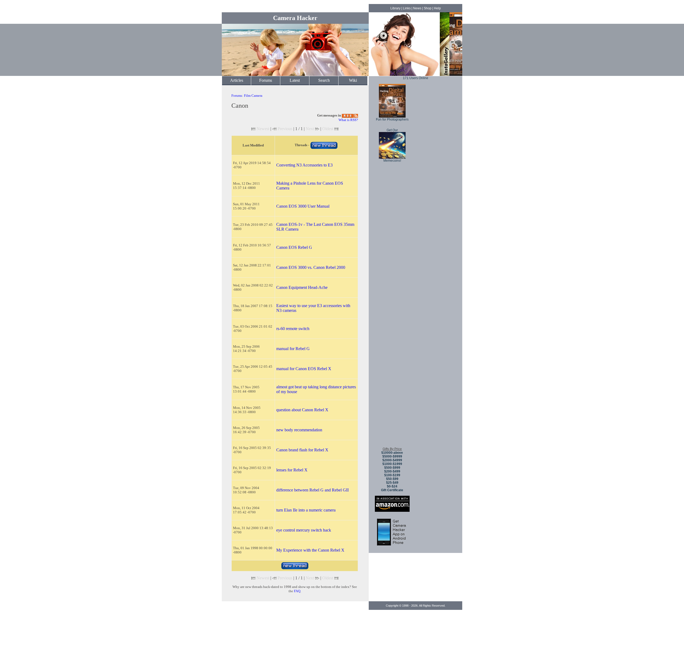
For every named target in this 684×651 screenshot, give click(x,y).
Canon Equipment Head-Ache (302, 287)
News (417, 8)
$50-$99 (392, 479)
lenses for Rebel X (292, 470)
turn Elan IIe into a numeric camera (306, 510)
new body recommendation (299, 430)
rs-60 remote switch (292, 328)
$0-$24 (392, 486)
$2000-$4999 (392, 460)
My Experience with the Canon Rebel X (310, 550)
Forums (265, 80)
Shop (428, 8)
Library (395, 8)
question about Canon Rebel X (302, 410)
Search (324, 80)
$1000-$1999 (392, 464)
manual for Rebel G (293, 348)
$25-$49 (392, 483)
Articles (236, 80)
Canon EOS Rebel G (294, 247)
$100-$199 (392, 475)
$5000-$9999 (392, 456)
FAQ (297, 591)
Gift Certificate (392, 490)
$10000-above (392, 453)
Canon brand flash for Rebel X (302, 450)
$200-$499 (392, 471)
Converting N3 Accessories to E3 (304, 165)
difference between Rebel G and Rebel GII (312, 490)
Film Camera (253, 96)
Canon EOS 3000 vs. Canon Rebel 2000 (310, 267)
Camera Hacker (295, 17)
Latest (295, 80)
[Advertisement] (392, 363)
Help (437, 8)
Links (407, 8)
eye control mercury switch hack (303, 530)
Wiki (353, 80)
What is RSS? (348, 120)
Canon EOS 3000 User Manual (302, 206)
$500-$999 (392, 468)
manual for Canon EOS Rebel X (303, 368)
